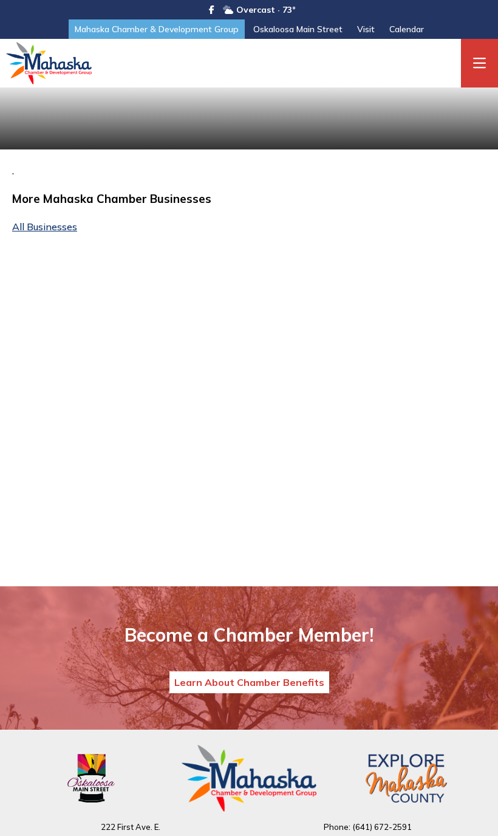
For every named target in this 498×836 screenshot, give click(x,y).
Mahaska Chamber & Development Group (157, 29)
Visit (366, 29)
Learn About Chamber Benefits (249, 682)
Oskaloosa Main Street (298, 29)
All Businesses (44, 227)
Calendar (406, 29)
